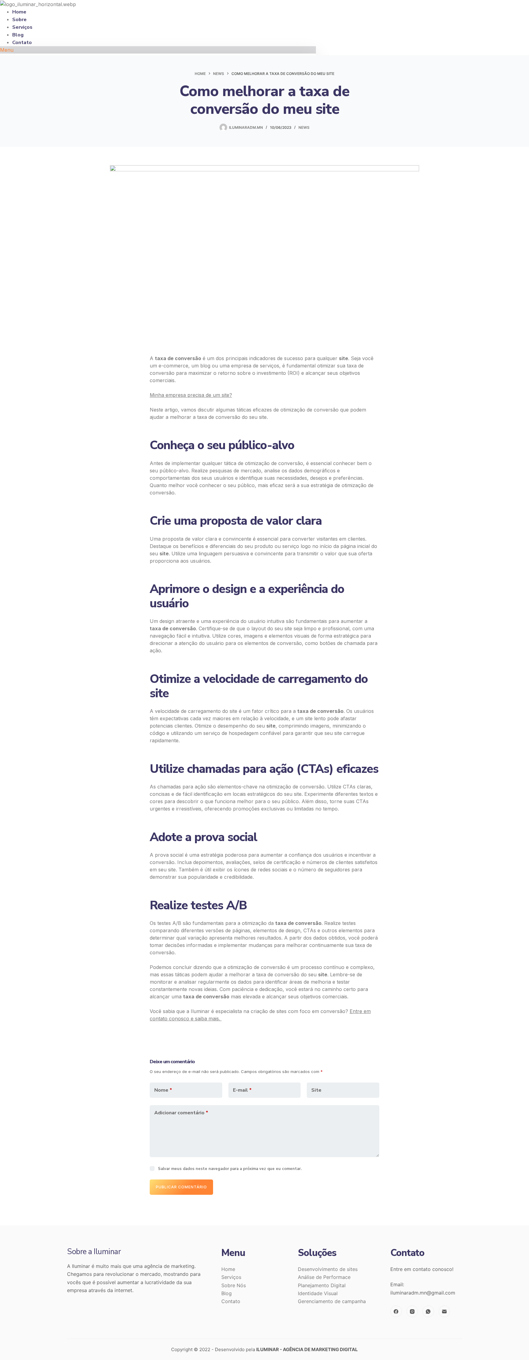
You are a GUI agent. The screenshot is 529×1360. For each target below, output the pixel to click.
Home (228, 1269)
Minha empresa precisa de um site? (191, 395)
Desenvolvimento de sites (328, 1269)
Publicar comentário (181, 1187)
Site (316, 1090)
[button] (158, 50)
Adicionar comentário (181, 1112)
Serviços (231, 1277)
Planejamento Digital (322, 1285)
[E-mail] (444, 1311)
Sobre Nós (233, 1285)
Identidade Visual (318, 1293)
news (304, 127)
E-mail (242, 1090)
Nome (163, 1090)
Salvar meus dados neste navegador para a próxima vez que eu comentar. (230, 1169)
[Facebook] (396, 1311)
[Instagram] (412, 1311)
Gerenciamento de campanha (332, 1301)
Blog (226, 1293)
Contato (22, 42)
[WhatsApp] (428, 1311)
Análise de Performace (324, 1277)
